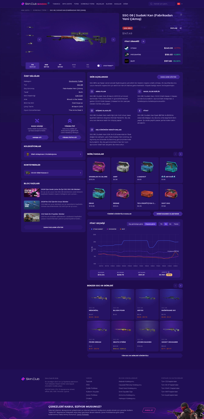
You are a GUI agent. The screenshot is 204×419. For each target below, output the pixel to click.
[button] (98, 304)
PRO (88, 385)
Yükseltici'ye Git (70, 137)
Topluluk (89, 381)
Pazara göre (150, 224)
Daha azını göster (168, 77)
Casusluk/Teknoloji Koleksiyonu (130, 385)
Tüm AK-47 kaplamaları (169, 385)
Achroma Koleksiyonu (127, 395)
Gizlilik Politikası (91, 388)
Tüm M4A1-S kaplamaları (170, 388)
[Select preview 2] (29, 35)
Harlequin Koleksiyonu (127, 398)
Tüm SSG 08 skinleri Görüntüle (135, 355)
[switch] (99, 65)
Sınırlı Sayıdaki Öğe (126, 392)
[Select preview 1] (29, 27)
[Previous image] (39, 40)
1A (166, 224)
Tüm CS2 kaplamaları (169, 381)
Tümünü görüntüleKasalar (119, 214)
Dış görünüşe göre (136, 224)
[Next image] (113, 40)
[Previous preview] (29, 21)
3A (170, 224)
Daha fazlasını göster (53, 227)
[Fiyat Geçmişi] (143, 41)
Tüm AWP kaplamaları (169, 392)
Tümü (176, 224)
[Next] (180, 154)
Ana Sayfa (25, 10)
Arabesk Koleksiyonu (126, 381)
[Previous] (175, 154)
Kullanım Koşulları (92, 392)
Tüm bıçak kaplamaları (169, 395)
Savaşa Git (37, 137)
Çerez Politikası (91, 395)
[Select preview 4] (29, 51)
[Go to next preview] (29, 58)
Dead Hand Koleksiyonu (128, 388)
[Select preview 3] (29, 43)
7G (161, 224)
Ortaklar (89, 398)
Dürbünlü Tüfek (39, 10)
